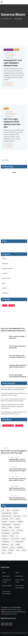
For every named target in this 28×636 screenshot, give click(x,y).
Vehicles (24, 550)
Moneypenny (5, 538)
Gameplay (4, 521)
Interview (17, 527)
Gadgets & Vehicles (7, 268)
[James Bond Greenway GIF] (20, 209)
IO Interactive (5, 530)
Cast (24, 516)
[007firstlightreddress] (20, 179)
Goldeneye (20, 521)
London (12, 536)
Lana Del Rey (16, 533)
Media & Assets (6, 278)
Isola (12, 530)
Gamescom (12, 521)
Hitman (4, 527)
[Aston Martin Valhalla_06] (20, 229)
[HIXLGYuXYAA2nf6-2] (20, 189)
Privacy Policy (19, 576)
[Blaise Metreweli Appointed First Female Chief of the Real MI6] (4, 498)
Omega (23, 538)
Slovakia (18, 544)
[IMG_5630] (7, 199)
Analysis (4, 258)
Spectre (12, 547)
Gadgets (18, 518)
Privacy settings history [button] (19, 581)
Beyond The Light (6, 516)
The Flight (10, 550)
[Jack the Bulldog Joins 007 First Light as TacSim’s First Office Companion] (4, 356)
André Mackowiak (11, 55)
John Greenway (6, 533)
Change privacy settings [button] (6, 581)
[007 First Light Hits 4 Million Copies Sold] (4, 337)
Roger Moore (5, 544)
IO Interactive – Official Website (6, 592)
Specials (4, 288)
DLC (12, 518)
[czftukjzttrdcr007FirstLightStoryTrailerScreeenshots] (7, 179)
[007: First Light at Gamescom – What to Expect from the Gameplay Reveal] (4, 479)
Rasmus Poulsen (19, 541)
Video (3, 553)
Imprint (17, 572)
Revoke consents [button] (6, 585)
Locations (4, 273)
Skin (12, 544)
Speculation (5, 293)
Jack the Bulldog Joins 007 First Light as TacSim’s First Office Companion (17, 357)
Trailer (17, 550)
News (3, 283)
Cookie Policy (5, 576)
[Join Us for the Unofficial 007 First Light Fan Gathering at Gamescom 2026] (14, 314)
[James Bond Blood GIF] (20, 199)
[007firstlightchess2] (7, 189)
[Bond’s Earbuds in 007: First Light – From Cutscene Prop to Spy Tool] (4, 488)
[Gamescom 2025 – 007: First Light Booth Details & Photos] (4, 459)
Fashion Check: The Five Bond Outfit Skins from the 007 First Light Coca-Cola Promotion (12, 406)
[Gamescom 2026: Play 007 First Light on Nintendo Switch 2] (4, 366)
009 (3, 510)
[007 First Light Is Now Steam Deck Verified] (4, 347)
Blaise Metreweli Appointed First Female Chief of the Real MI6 (17, 499)
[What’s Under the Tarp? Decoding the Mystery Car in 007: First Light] (14, 434)
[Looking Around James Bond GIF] (7, 219)
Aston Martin (15, 510)
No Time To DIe (15, 538)
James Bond (20, 530)
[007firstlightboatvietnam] (7, 229)
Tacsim (4, 550)
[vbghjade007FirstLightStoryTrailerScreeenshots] (7, 209)
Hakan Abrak (16, 524)
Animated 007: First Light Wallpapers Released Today (13, 63)
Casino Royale (17, 516)
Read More (9, 84)
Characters (5, 263)
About (4, 572)
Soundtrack (5, 547)
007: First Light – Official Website (20, 586)
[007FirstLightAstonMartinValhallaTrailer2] (20, 219)
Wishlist (9, 553)
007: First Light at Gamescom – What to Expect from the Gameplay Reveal (18, 480)
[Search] (26, 2)
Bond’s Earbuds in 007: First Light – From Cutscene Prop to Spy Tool (18, 490)
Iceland (10, 527)
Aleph (8, 510)
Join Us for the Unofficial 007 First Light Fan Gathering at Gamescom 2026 (13, 331)
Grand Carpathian (6, 524)
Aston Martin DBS (6, 513)
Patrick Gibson (5, 541)
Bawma (15, 513)
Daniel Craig (5, 518)
